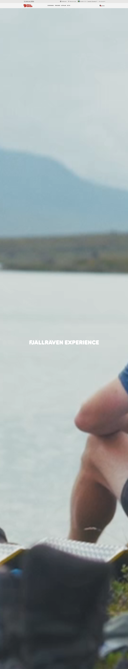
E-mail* (67, 339)
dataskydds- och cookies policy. (77, 347)
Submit (79, 352)
